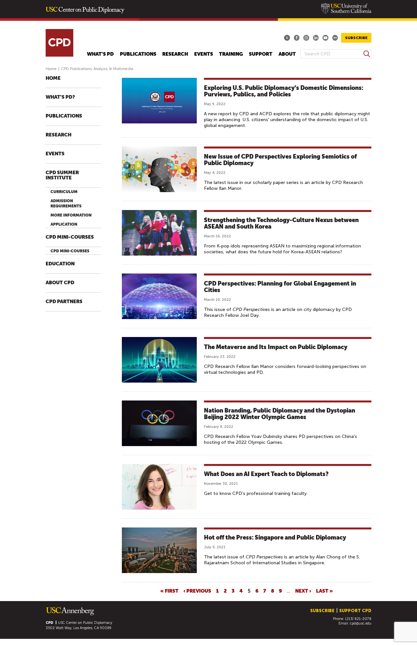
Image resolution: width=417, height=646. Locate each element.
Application (63, 224)
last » (324, 591)
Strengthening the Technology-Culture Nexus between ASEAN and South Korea (281, 223)
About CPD (60, 283)
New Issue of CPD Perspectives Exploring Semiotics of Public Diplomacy (280, 159)
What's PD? (60, 97)
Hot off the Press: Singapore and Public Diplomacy (275, 537)
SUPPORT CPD (355, 610)
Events (203, 54)
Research (175, 54)
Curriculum (64, 192)
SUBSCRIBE (356, 37)
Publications (138, 54)
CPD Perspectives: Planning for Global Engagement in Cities (280, 286)
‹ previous (197, 591)
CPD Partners (64, 301)
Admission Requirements (65, 203)
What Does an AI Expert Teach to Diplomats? (266, 473)
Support (260, 54)
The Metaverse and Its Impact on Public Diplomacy (275, 347)
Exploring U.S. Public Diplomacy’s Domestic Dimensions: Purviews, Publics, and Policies (283, 91)
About (287, 54)
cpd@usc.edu (360, 623)
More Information (71, 215)
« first (169, 591)
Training (231, 54)
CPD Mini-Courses (70, 237)
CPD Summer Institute (62, 175)
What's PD (100, 54)
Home (51, 68)
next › (303, 591)
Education (60, 264)
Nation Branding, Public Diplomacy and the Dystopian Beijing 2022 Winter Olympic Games (279, 413)
